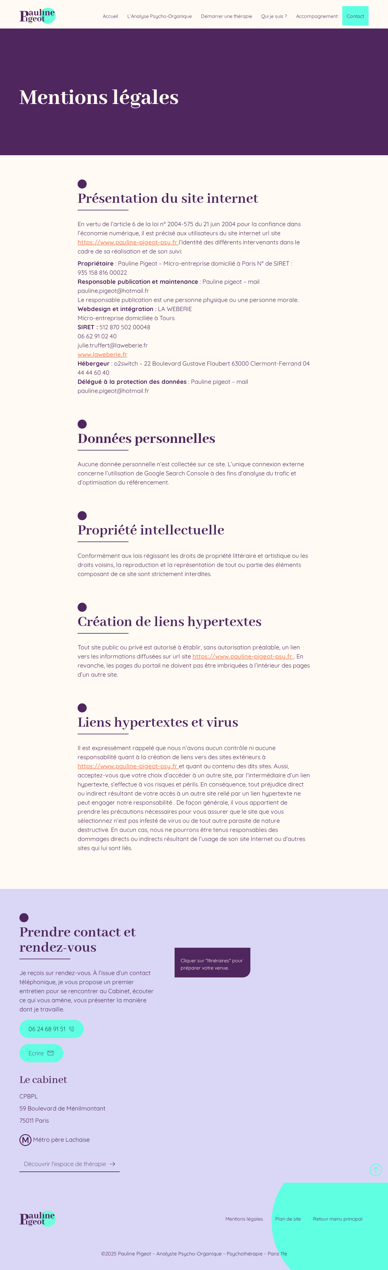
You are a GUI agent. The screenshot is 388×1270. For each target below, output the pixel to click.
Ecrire (36, 1053)
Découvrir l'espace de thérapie (65, 1164)
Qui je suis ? (274, 16)
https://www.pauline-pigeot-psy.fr (128, 242)
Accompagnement (317, 16)
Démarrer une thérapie (226, 16)
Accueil (110, 16)
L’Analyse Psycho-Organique (159, 16)
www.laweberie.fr (102, 354)
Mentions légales (244, 1219)
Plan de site (288, 1219)
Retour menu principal (338, 1219)
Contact (355, 16)
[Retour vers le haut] (376, 1170)
